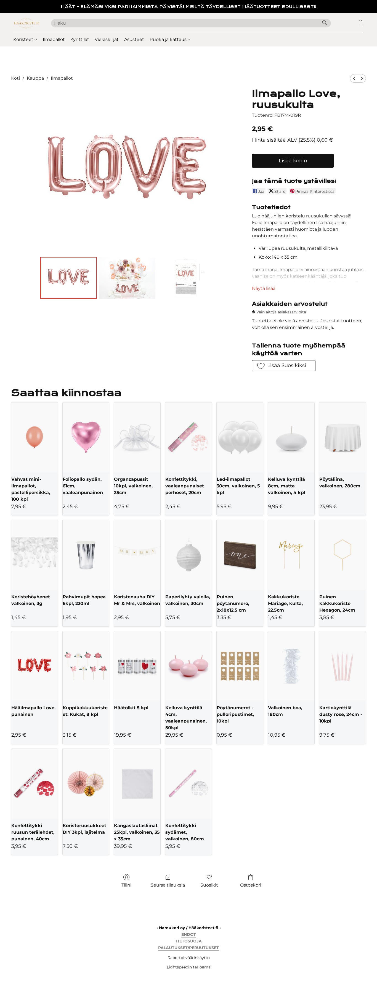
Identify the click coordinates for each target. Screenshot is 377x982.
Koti (15, 78)
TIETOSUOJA (189, 941)
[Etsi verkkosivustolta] (324, 23)
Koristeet (23, 39)
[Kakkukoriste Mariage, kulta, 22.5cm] (291, 555)
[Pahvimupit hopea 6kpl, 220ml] (86, 555)
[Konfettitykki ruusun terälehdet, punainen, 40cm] (34, 784)
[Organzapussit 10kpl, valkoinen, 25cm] (137, 437)
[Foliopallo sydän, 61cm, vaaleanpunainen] (86, 437)
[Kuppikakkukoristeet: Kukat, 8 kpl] (86, 666)
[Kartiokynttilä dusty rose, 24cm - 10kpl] (342, 666)
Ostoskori (250, 885)
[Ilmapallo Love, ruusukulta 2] (186, 278)
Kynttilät (79, 39)
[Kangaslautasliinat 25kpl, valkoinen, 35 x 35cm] (137, 784)
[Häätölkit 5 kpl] (137, 666)
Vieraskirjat (107, 39)
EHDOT (188, 934)
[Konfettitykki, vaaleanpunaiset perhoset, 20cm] (188, 437)
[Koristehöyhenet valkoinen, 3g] (34, 555)
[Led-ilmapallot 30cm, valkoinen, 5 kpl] (240, 437)
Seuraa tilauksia (168, 885)
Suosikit (209, 885)
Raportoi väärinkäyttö (189, 957)
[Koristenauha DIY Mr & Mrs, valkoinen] (137, 555)
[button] (26, 23)
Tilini (126, 885)
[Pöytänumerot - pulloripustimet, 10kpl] (240, 666)
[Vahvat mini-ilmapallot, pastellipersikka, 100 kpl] (34, 437)
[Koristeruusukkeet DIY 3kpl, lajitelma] (86, 784)
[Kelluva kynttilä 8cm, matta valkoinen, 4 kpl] (291, 437)
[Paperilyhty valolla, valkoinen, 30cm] (188, 555)
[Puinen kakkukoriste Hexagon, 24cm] (342, 555)
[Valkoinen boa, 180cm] (291, 666)
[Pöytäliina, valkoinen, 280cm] (342, 437)
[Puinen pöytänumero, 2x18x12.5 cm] (240, 555)
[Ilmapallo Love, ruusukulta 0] (68, 278)
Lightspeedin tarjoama (189, 967)
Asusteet (134, 39)
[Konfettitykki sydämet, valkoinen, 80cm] (188, 784)
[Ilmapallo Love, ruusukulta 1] (127, 278)
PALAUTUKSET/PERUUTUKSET (188, 947)
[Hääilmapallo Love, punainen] (34, 666)
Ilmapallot (54, 39)
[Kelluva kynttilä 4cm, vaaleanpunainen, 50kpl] (188, 666)
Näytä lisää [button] (263, 288)
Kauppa (35, 78)
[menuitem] (354, 78)
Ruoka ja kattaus (169, 39)
